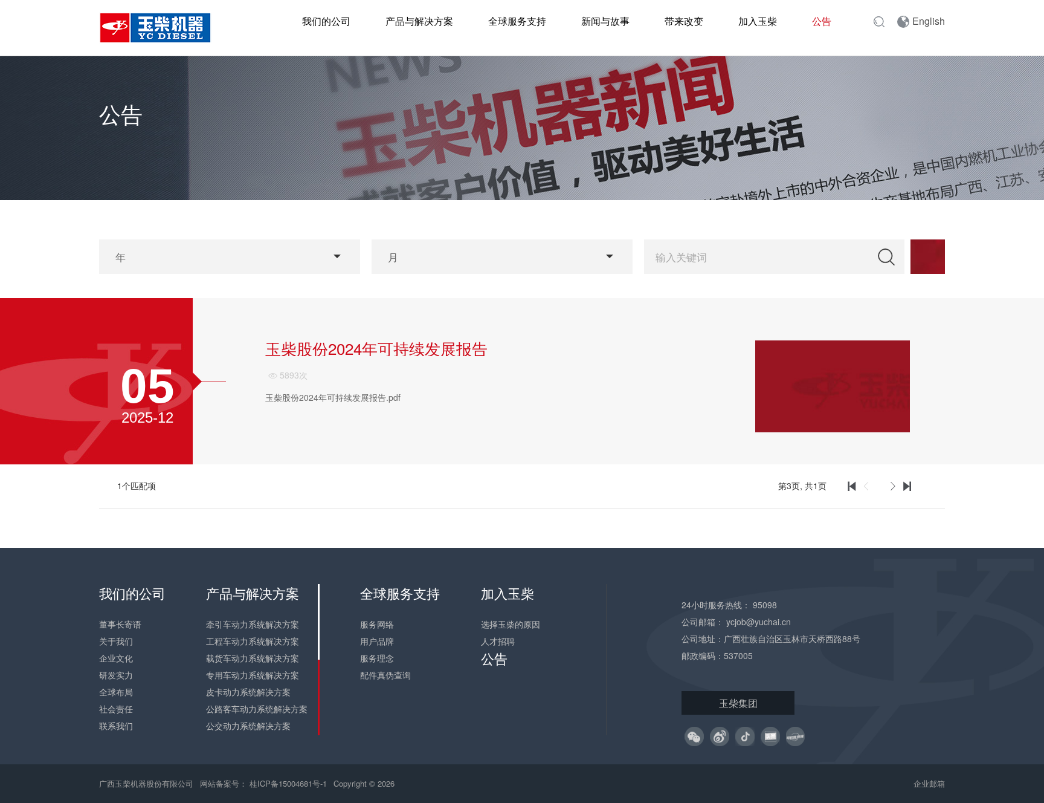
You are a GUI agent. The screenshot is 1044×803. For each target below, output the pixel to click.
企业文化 (116, 658)
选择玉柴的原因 (510, 624)
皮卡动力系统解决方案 (248, 692)
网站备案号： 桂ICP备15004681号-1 (264, 783)
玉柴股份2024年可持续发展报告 (376, 348)
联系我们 (116, 726)
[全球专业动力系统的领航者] (163, 28)
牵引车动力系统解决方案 (252, 624)
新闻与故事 (605, 21)
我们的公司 (326, 21)
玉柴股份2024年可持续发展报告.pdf (333, 397)
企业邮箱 (929, 783)
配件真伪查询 (385, 675)
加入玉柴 (757, 21)
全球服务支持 (517, 21)
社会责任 (116, 709)
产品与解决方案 (419, 21)
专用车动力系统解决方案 (252, 675)
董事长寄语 (120, 624)
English (928, 21)
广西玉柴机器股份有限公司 (146, 783)
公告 (821, 21)
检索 (886, 256)
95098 (765, 605)
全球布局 (116, 692)
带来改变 (684, 21)
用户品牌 (377, 641)
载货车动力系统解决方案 (252, 658)
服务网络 (377, 624)
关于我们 (116, 641)
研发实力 (116, 675)
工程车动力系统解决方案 (252, 641)
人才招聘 (498, 641)
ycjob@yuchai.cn (758, 622)
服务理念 (377, 658)
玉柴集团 (738, 703)
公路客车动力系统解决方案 (257, 709)
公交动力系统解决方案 (248, 726)
